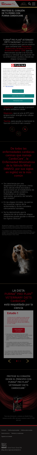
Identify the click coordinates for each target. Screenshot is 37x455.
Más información (9, 86)
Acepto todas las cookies (18, 96)
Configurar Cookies (18, 91)
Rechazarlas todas (18, 100)
